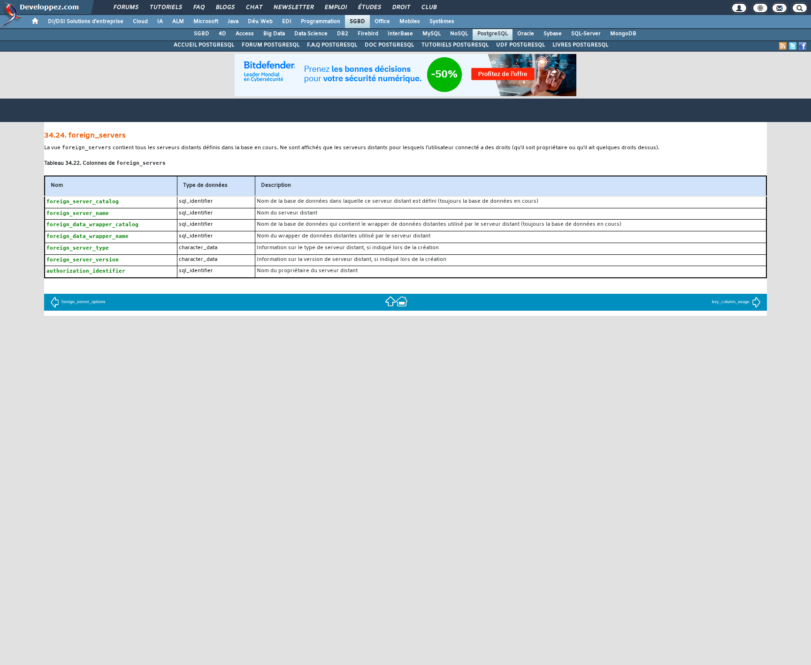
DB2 (342, 34)
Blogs (224, 7)
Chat (254, 7)
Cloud (140, 21)
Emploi (335, 7)
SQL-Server (586, 34)
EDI (286, 21)
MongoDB (623, 34)
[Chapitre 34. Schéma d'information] (390, 300)
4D (222, 34)
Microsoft (205, 21)
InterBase (400, 34)
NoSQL (459, 34)
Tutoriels (165, 7)
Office (382, 21)
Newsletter (293, 7)
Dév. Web (260, 21)
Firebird (368, 34)
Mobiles (409, 21)
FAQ (198, 7)
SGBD (357, 21)
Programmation (320, 21)
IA (160, 21)
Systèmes (441, 21)
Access (245, 34)
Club (428, 7)
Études (369, 7)
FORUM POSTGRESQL (270, 45)
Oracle (525, 34)
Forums (125, 7)
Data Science (311, 34)
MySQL (431, 34)
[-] (401, 300)
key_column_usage (731, 301)
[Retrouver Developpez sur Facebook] (802, 46)
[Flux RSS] (783, 46)
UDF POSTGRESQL (520, 45)
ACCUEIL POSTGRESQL (204, 45)
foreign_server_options (83, 301)
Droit (401, 7)
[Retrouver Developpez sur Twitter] (792, 46)
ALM (178, 21)
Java (233, 21)
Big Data (274, 34)
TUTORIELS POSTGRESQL (455, 45)
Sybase (552, 34)
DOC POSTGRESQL (389, 45)
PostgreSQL (492, 34)
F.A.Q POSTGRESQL (332, 45)
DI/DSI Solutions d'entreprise (85, 21)
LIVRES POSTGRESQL (580, 45)
